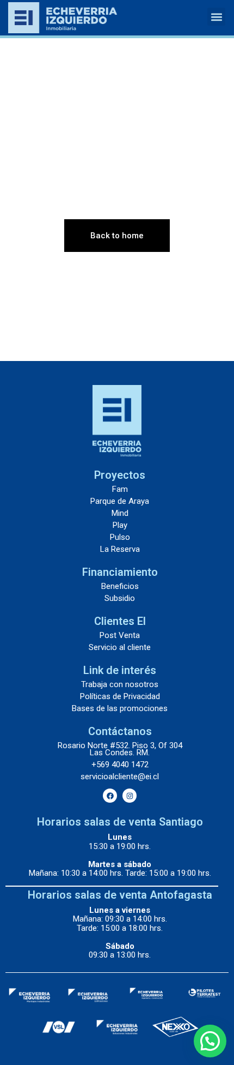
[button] (216, 17)
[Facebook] (110, 796)
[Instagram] (129, 796)
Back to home (117, 235)
